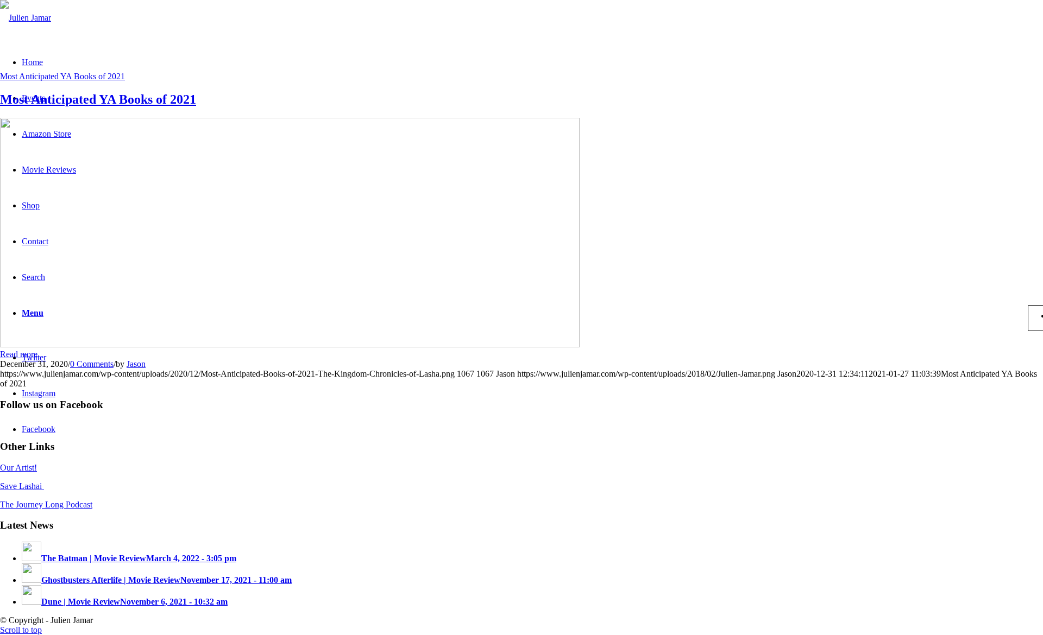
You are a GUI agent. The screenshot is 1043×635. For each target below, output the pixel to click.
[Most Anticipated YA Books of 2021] (290, 344)
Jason (136, 364)
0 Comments (92, 364)
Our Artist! (18, 467)
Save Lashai (22, 486)
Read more (18, 354)
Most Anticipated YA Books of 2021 (62, 76)
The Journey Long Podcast (46, 504)
